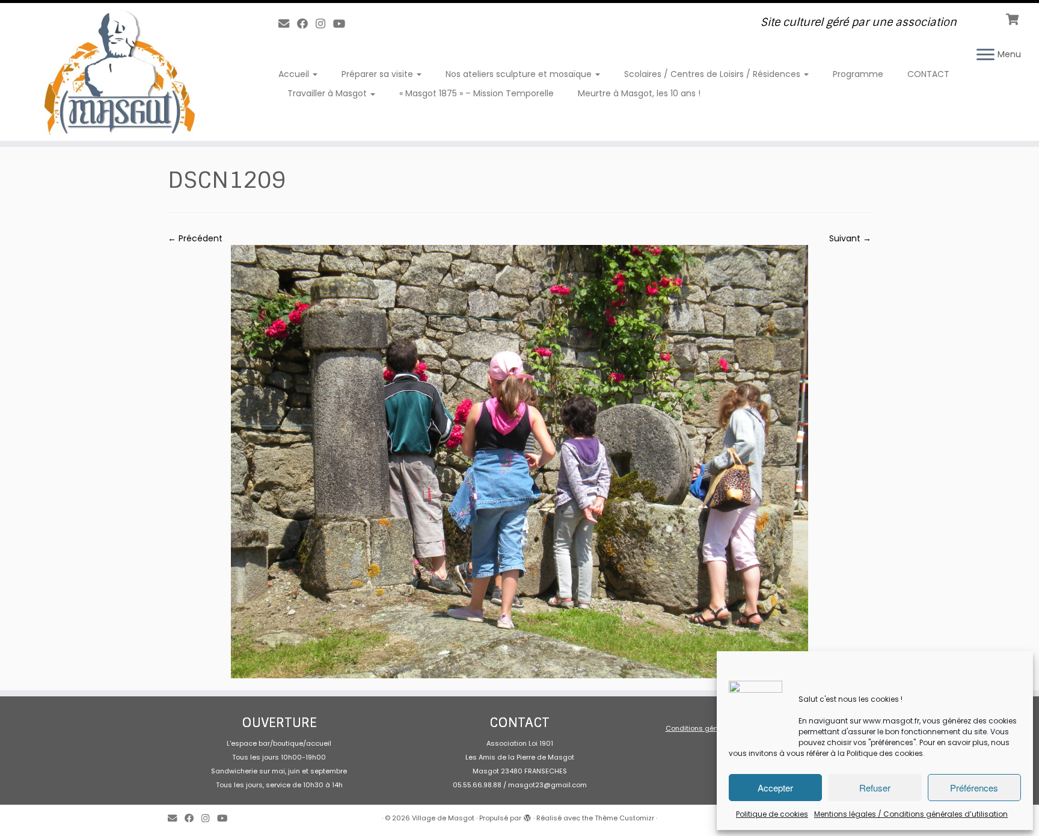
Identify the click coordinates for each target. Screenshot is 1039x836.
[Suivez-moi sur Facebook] (306, 23)
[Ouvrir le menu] (985, 55)
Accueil (294, 74)
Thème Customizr (624, 818)
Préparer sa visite (378, 74)
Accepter (775, 787)
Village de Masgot (443, 818)
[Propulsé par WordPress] (527, 815)
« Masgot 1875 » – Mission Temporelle (476, 93)
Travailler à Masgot (328, 93)
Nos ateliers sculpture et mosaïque (520, 74)
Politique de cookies (772, 814)
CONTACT (928, 74)
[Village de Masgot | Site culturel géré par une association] (120, 72)
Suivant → (850, 238)
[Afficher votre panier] (1013, 18)
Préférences (974, 787)
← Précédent (195, 238)
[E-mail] (287, 23)
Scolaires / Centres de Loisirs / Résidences (713, 74)
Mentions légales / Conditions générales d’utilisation (911, 814)
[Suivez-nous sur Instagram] (324, 23)
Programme (858, 74)
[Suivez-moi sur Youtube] (343, 23)
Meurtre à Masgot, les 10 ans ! (639, 93)
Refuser (874, 787)
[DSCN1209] (519, 461)
